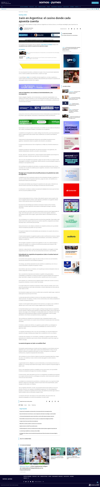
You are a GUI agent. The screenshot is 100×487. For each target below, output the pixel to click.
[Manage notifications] (97, 482)
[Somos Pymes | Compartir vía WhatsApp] (74, 29)
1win (28, 77)
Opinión (48, 6)
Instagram (28, 481)
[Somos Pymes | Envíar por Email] (77, 29)
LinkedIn (32, 481)
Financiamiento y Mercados (56, 6)
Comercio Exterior (42, 6)
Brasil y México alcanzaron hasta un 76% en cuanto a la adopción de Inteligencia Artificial (36, 418)
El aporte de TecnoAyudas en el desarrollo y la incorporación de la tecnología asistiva (36, 411)
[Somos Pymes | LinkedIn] (98, 9)
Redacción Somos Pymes (29, 28)
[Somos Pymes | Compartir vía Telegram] (80, 29)
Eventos (76, 6)
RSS (43, 481)
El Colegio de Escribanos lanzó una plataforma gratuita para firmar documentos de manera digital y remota (38, 434)
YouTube (30, 481)
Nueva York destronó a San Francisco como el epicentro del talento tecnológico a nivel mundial (38, 413)
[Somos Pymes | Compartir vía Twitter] (72, 29)
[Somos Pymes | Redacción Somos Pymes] (21, 29)
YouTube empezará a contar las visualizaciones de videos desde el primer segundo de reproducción (38, 428)
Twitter (25, 481)
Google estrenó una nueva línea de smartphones (29, 421)
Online (29, 405)
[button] (95, 3)
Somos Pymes (21, 11)
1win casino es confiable (46, 44)
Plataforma (34, 405)
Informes (72, 6)
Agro (36, 6)
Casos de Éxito (66, 6)
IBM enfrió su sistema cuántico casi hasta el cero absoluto (31, 423)
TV (80, 6)
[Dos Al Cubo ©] (94, 485)
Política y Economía (24, 6)
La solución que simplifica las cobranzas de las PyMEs (30, 430)
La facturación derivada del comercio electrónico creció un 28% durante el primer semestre (37, 416)
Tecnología (31, 6)
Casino (25, 405)
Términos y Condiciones (38, 481)
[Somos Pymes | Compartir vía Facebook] (69, 29)
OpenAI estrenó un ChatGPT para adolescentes (28, 426)
